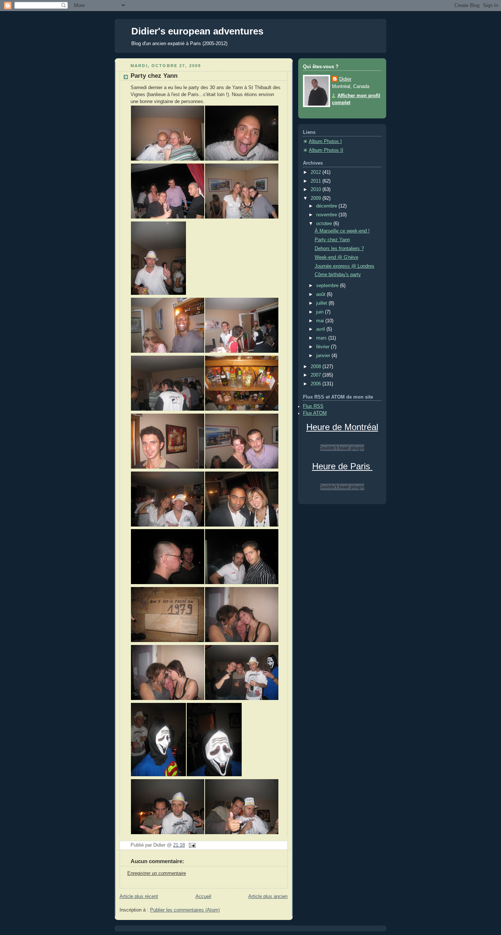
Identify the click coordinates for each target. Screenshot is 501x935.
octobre (324, 223)
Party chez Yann (154, 75)
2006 (316, 383)
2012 (316, 172)
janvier (324, 355)
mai (320, 320)
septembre (328, 285)
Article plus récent (139, 896)
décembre (327, 206)
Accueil (203, 896)
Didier (345, 79)
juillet (322, 303)
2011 (316, 181)
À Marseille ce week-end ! (342, 231)
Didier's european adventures (197, 31)
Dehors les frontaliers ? (339, 248)
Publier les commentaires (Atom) (185, 910)
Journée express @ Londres (344, 266)
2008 (316, 366)
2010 (316, 189)
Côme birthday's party (338, 274)
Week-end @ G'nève (336, 257)
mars (322, 338)
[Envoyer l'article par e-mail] (191, 845)
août (321, 294)
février (323, 346)
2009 (316, 198)
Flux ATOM (315, 413)
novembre (327, 214)
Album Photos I (325, 141)
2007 (316, 375)
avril (321, 329)
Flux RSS (313, 406)
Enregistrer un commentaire (156, 873)
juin (320, 312)
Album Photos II (326, 150)
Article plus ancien (268, 896)
